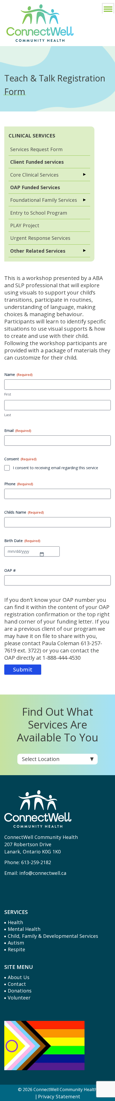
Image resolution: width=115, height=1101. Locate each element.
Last (7, 414)
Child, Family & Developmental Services (53, 936)
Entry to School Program (38, 213)
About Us (18, 977)
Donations (20, 991)
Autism (16, 942)
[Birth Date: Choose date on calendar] (41, 551)
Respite (16, 949)
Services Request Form (36, 149)
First (7, 394)
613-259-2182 (36, 862)
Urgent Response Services (40, 238)
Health (15, 922)
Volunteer (19, 997)
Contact (17, 984)
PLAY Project (24, 225)
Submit (22, 669)
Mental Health (24, 929)
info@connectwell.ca (42, 873)
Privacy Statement (59, 1096)
